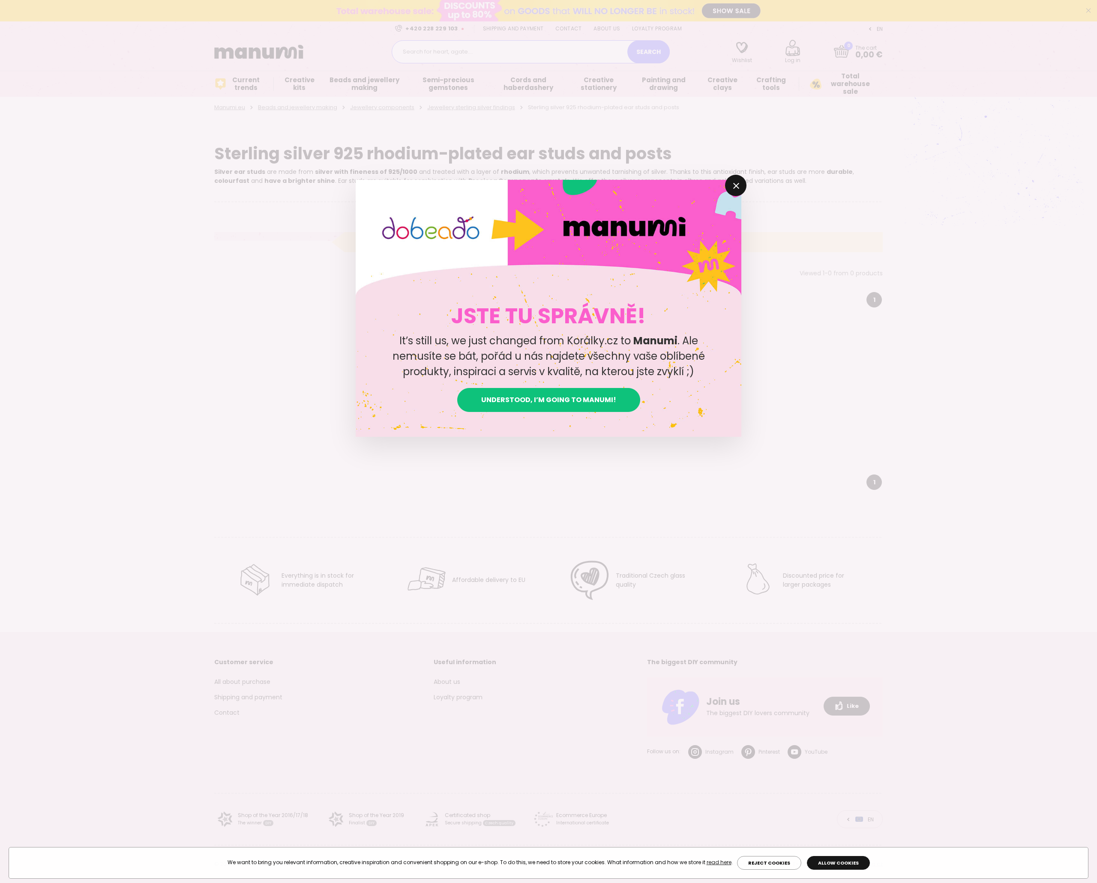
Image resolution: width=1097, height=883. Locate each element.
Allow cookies (838, 862)
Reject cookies (769, 862)
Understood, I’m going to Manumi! (548, 400)
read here (719, 862)
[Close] (735, 185)
